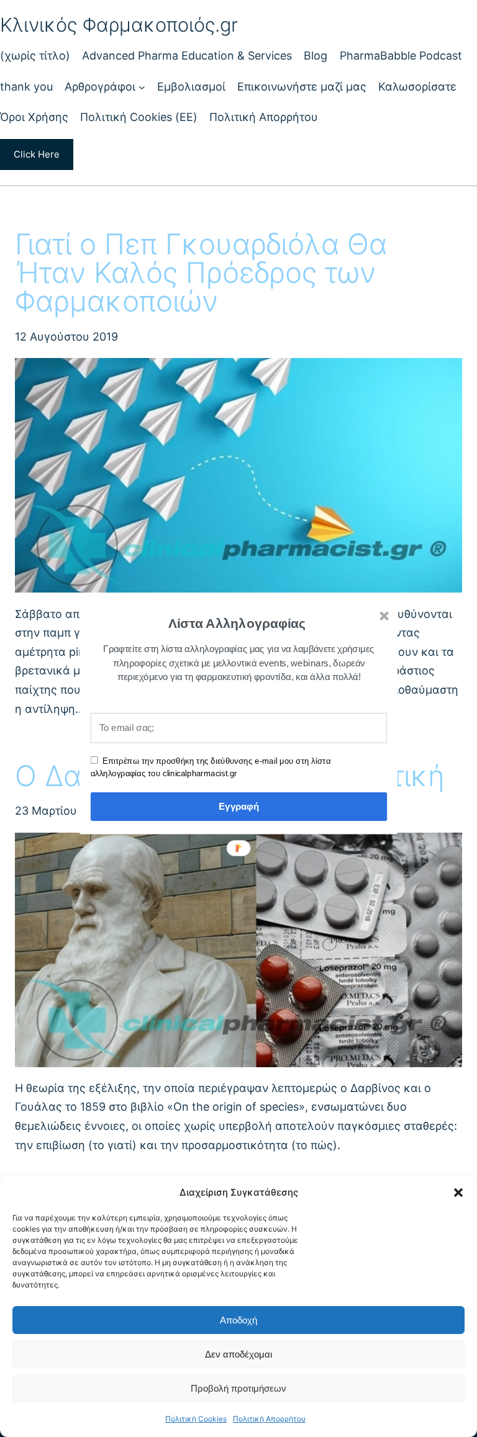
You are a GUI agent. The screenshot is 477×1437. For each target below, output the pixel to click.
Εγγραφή (239, 807)
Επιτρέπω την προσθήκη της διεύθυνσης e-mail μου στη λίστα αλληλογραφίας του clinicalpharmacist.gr (210, 766)
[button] (237, 623)
